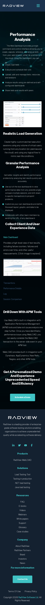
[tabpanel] (22, 260)
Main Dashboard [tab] (10, 237)
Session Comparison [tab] (12, 299)
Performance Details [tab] (12, 288)
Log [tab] (5, 294)
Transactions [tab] (9, 283)
